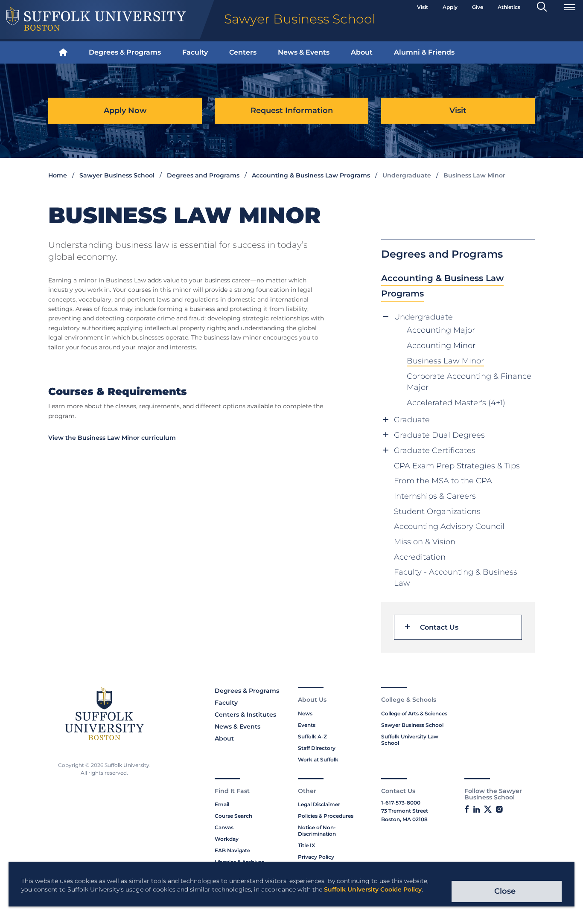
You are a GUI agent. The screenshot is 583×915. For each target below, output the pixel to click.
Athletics (509, 7)
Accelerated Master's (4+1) (456, 402)
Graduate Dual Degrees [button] (439, 435)
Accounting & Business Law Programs (311, 175)
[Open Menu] (570, 7)
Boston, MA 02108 (404, 819)
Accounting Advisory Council (449, 526)
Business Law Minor (445, 361)
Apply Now (125, 110)
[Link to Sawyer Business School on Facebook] (466, 809)
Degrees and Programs (203, 175)
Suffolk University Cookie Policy (373, 889)
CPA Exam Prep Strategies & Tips (457, 466)
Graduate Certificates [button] (434, 450)
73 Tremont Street (404, 811)
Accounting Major (441, 330)
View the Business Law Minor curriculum (112, 438)
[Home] (63, 52)
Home (57, 175)
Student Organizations (437, 511)
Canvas (224, 827)
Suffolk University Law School (409, 739)
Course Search (233, 816)
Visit (422, 7)
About (362, 52)
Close (505, 891)
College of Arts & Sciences (414, 713)
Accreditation (420, 557)
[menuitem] (63, 52)
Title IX (306, 845)
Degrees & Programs (125, 52)
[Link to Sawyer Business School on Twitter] (488, 809)
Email (222, 804)
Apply (450, 7)
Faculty (195, 52)
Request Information (292, 110)
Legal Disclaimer (319, 804)
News (305, 713)
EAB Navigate (232, 850)
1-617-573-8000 (400, 802)
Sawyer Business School (116, 175)
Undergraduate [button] (423, 317)
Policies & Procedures (325, 816)
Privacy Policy (316, 857)
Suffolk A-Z (312, 736)
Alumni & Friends (424, 52)
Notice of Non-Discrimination (317, 830)
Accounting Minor (441, 345)
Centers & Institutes (245, 714)
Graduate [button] (412, 419)
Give (477, 7)
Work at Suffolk (318, 759)
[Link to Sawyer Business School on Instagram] (499, 809)
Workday (227, 839)
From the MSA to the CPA (443, 480)
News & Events (303, 52)
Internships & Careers (435, 496)
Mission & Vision (424, 541)
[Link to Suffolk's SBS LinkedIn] (476, 809)
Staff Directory (316, 748)
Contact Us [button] (439, 627)
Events (306, 725)
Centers (243, 52)
